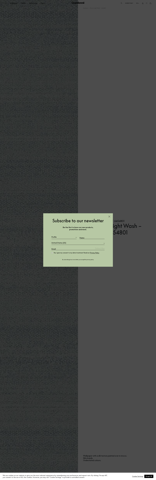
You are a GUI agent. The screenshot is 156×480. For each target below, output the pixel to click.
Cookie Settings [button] (137, 476)
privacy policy (90, 259)
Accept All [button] (149, 476)
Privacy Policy (94, 253)
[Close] (109, 216)
